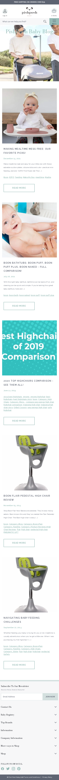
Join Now (50, 697)
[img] (29, 115)
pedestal (45, 652)
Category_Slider (11, 652)
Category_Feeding (12, 527)
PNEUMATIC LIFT (11, 532)
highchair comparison (13, 405)
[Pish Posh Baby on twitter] (8, 769)
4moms (26, 397)
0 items (54, 15)
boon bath (13, 295)
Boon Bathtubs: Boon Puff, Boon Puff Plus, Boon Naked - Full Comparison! (28, 266)
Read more (19, 188)
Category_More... (17, 402)
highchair (37, 652)
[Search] (46, 21)
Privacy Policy (47, 777)
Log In (5, 15)
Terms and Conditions (32, 777)
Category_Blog (16, 524)
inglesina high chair (31, 405)
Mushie (48, 177)
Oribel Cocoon (20, 408)
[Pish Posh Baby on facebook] (2, 769)
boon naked (24, 295)
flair (18, 530)
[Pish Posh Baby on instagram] (13, 769)
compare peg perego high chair (40, 402)
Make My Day (29, 177)
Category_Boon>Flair (33, 524)
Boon (6, 177)
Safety (7, 654)
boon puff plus (47, 295)
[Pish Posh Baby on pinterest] (18, 769)
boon (6, 295)
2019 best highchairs (13, 397)
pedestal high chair (39, 530)
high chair (25, 530)
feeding (18, 177)
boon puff (35, 295)
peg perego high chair (37, 408)
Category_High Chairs (31, 649)
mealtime (40, 177)
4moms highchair (37, 397)
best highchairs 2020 (22, 399)
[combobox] (24, 21)
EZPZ (11, 177)
